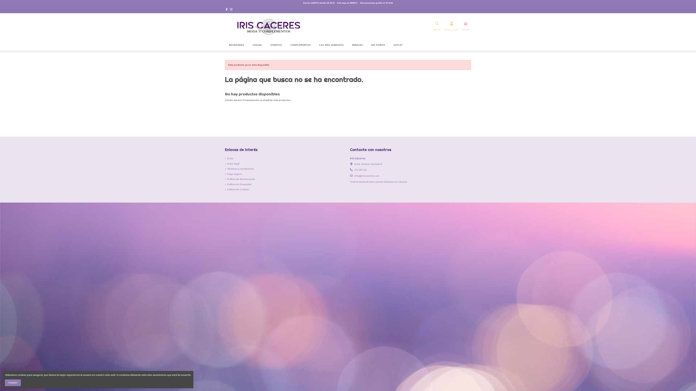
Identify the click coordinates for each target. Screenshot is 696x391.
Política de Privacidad (239, 184)
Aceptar (12, 383)
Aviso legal (233, 164)
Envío (230, 159)
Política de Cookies (238, 190)
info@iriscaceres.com (366, 176)
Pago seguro (234, 174)
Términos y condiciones (240, 169)
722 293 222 (360, 170)
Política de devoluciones (241, 179)
